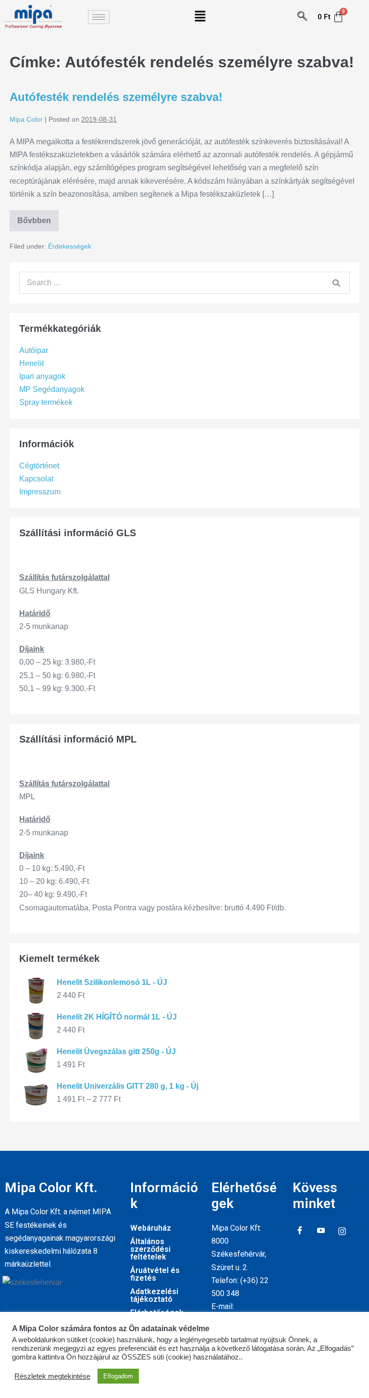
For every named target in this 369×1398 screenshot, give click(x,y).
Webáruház (150, 1228)
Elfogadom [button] (118, 1376)
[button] (199, 16)
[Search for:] (184, 282)
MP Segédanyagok (52, 389)
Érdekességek (69, 246)
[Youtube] (321, 1231)
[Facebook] (300, 1231)
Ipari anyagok (42, 376)
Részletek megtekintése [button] (52, 1376)
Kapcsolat (36, 479)
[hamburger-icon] (99, 17)
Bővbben (38, 217)
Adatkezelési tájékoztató (154, 1295)
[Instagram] (342, 1231)
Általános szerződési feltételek (150, 1249)
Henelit (31, 363)
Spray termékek (46, 402)
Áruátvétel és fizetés (155, 1274)
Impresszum (40, 492)
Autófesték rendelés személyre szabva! (116, 96)
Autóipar (33, 350)
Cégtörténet (39, 466)
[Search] (336, 282)
